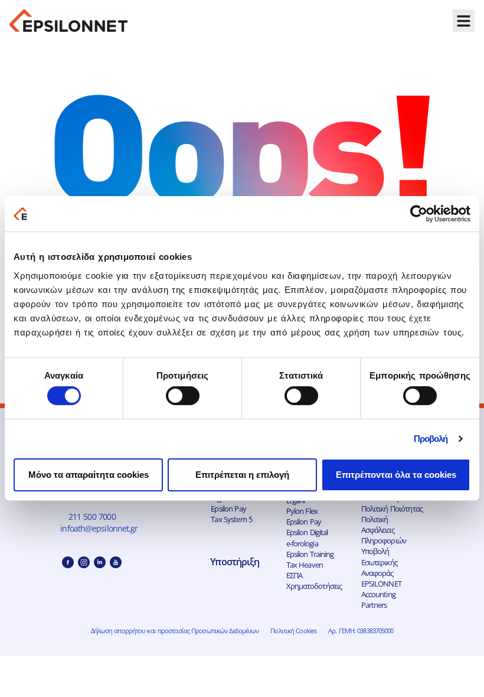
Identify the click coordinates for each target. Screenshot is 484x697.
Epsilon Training (310, 554)
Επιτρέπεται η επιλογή (242, 475)
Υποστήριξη (234, 561)
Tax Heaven (304, 564)
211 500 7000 (92, 516)
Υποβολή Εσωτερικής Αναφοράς (379, 562)
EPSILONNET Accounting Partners (381, 594)
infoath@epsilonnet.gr (100, 528)
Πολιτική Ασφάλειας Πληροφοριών (383, 530)
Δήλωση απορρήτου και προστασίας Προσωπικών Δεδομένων (175, 630)
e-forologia (302, 543)
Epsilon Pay (228, 508)
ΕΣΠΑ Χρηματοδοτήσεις (314, 580)
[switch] (183, 395)
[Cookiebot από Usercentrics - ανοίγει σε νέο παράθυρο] (418, 214)
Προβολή (431, 439)
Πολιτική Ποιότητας (392, 508)
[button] (464, 20)
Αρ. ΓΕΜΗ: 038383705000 (360, 630)
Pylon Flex (302, 511)
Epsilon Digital (307, 532)
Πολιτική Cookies (293, 630)
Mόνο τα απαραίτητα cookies (88, 475)
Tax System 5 (231, 519)
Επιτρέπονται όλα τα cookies (396, 475)
